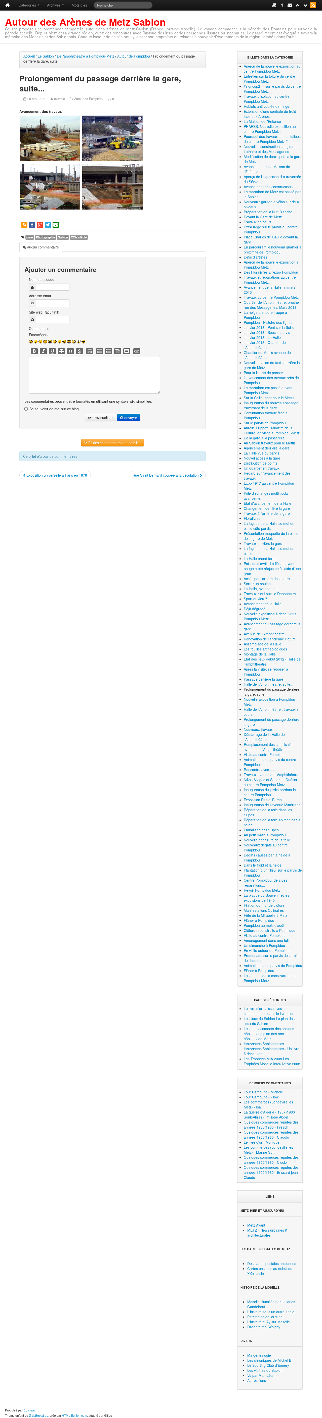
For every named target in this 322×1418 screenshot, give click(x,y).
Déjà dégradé (254, 608)
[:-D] (50, 341)
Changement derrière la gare (267, 508)
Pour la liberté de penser (263, 372)
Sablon (63, 237)
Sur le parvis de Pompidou (265, 422)
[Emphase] (43, 351)
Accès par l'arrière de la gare (267, 578)
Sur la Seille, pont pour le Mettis (269, 397)
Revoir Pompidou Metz (262, 890)
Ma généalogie (259, 1355)
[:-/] (40, 341)
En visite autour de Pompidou (267, 950)
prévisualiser (102, 417)
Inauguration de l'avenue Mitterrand (272, 804)
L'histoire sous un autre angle (270, 1311)
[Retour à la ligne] (90, 351)
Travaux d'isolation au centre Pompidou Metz (267, 99)
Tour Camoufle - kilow (261, 1096)
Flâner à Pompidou (259, 920)
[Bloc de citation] (127, 351)
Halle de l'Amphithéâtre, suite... (268, 684)
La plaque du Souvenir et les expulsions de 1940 (266, 898)
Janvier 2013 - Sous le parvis (267, 332)
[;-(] (74, 341)
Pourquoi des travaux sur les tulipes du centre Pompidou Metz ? (272, 139)
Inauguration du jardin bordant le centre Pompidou (270, 792)
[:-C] (59, 341)
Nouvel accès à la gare (262, 458)
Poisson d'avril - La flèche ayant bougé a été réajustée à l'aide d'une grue (272, 568)
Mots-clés (79, 5)
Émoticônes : (39, 334)
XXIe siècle (79, 237)
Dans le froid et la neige (262, 865)
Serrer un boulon (257, 583)
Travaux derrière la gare (263, 543)
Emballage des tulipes (261, 829)
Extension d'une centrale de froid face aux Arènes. (270, 114)
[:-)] (31, 341)
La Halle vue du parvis (261, 452)
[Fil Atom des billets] (313, 5)
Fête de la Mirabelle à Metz (265, 915)
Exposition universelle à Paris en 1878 (56, 475)
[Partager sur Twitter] (48, 224)
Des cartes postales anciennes (271, 1263)
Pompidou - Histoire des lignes (268, 322)
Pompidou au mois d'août (264, 925)
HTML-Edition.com (74, 1415)
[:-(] (55, 341)
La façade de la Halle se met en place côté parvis (269, 526)
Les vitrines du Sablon (265, 1370)
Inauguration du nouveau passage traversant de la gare (271, 405)
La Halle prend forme (260, 558)
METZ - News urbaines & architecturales (267, 1233)
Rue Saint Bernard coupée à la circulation (166, 475)
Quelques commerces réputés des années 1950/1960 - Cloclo (271, 1160)
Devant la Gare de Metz (263, 216)
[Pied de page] (305, 5)
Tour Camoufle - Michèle (263, 1091)
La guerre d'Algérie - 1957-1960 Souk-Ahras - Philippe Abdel (269, 1114)
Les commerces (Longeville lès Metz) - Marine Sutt (268, 1150)
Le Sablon (46, 56)
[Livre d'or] (274, 5)
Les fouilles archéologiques (265, 648)
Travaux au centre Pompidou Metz (271, 297)
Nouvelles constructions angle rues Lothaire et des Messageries (271, 149)
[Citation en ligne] (70, 351)
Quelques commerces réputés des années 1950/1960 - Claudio (271, 1135)
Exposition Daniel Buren (263, 799)
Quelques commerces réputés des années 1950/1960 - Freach (271, 1125)
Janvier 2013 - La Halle (262, 337)
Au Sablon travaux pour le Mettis (270, 442)
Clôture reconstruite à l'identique (269, 930)
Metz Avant (256, 1225)
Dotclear (29, 1410)
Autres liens (256, 1380)
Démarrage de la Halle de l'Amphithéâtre (264, 737)
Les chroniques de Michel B (269, 1360)
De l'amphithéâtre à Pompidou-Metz (85, 56)
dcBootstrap (39, 1415)
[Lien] (137, 351)
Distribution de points (260, 463)
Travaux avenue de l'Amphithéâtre (271, 774)
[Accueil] (7, 5)
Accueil (29, 56)
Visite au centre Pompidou (265, 754)
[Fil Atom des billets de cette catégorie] (24, 224)
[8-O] (78, 341)
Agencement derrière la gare (267, 447)
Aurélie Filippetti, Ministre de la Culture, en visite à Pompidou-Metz (272, 430)
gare (29, 237)
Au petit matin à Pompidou (265, 834)
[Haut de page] (298, 5)
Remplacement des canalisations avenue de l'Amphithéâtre (270, 747)
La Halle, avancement (261, 588)
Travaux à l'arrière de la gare (267, 513)
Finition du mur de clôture (264, 905)
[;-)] (35, 341)
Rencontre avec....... (260, 769)
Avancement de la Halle (262, 603)
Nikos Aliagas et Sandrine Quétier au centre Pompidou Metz (270, 782)
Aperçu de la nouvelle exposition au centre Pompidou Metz (272, 69)
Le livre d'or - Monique (261, 1142)
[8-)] (64, 341)
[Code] (79, 351)
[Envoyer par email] (56, 224)
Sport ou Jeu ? (255, 598)
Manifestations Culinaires (264, 910)
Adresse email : (41, 295)
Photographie (45, 237)
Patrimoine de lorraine (265, 1316)
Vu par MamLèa (260, 1375)
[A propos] (282, 5)
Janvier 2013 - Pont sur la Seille (269, 327)
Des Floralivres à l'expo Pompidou (271, 272)
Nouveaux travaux (258, 729)
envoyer (130, 417)
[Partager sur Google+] (40, 224)
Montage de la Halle (260, 653)
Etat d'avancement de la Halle (267, 503)
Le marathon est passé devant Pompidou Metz (268, 390)
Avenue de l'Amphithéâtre (264, 633)
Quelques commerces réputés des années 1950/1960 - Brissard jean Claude (271, 1172)
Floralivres (252, 518)
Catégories (28, 5)
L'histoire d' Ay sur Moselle (268, 1321)
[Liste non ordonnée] (100, 351)
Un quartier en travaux (261, 468)
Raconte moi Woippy (263, 1326)
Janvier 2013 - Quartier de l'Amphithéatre (265, 345)
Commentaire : (41, 328)
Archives (54, 5)
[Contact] (290, 5)
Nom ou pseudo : (42, 279)
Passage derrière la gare (263, 679)
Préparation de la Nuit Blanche (268, 211)
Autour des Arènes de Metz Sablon (85, 22)
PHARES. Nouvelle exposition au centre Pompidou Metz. (270, 129)
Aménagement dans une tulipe (268, 940)
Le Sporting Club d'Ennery (268, 1365)
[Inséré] (52, 351)
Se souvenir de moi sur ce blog (54, 408)
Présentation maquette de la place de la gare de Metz (271, 536)
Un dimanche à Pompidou (264, 945)
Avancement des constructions (268, 186)
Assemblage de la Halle (262, 643)
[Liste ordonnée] (109, 351)
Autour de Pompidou (133, 56)
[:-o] (69, 341)
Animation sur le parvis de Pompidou (273, 965)
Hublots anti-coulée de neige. (267, 106)
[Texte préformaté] (118, 351)
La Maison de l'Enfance (262, 121)
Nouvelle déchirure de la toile (267, 839)
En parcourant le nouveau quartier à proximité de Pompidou (272, 249)
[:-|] (45, 341)
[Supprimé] (61, 351)
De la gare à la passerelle (264, 437)
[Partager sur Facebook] (32, 224)
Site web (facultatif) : (45, 312)
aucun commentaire (42, 246)
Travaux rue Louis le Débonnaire (270, 593)
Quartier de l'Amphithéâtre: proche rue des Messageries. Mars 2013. (271, 305)
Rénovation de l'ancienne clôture (270, 638)
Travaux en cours (257, 221)
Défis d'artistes (255, 257)
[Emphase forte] (34, 351)
